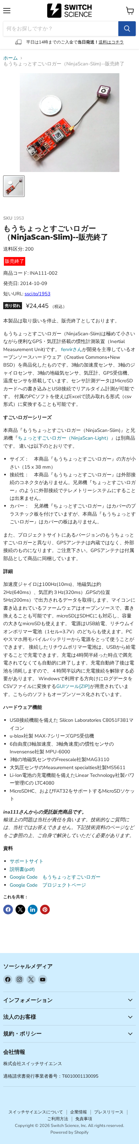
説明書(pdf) (22, 869)
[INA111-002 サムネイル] (14, 186)
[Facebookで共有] (8, 909)
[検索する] (127, 28)
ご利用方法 (57, 1119)
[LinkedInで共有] (32, 909)
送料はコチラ (111, 42)
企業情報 (78, 1112)
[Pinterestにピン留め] (45, 909)
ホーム (10, 58)
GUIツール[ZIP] (73, 686)
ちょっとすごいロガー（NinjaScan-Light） (64, 438)
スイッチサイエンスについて (35, 1112)
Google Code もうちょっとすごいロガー (55, 877)
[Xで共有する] (20, 909)
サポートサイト (27, 861)
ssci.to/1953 (37, 294)
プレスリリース (108, 1112)
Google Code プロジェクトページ (48, 885)
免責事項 (83, 1119)
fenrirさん (71, 349)
